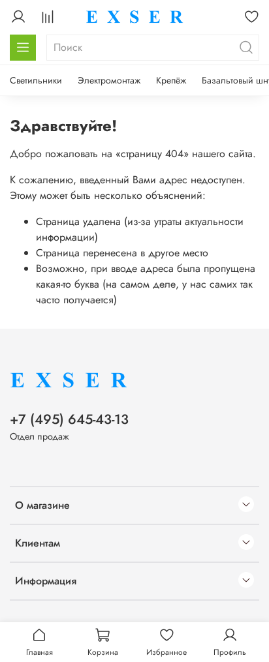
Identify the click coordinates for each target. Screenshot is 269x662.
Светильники (36, 80)
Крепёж (171, 80)
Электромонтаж (109, 80)
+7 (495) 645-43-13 (69, 419)
